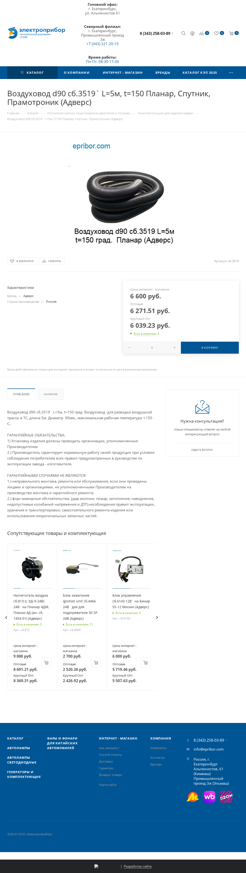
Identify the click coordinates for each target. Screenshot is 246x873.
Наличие (51, 394)
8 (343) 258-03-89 (155, 33)
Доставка (106, 761)
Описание (21, 394)
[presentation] (6, 617)
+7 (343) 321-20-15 (102, 43)
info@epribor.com (209, 749)
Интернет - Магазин (118, 738)
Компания (160, 738)
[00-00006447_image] (123, 194)
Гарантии (106, 768)
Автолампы (18, 748)
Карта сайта (108, 784)
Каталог (15, 738)
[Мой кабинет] (192, 34)
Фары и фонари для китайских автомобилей (62, 743)
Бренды (156, 764)
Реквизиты (158, 748)
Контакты (157, 757)
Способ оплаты (110, 754)
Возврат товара (110, 775)
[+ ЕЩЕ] (231, 72)
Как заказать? (109, 748)
